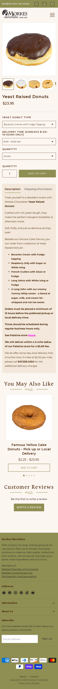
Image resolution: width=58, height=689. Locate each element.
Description (12, 189)
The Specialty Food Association (19, 576)
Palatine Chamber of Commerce (20, 569)
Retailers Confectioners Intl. (17, 572)
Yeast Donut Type (16, 117)
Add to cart (29, 467)
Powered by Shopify (29, 683)
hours (31, 335)
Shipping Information (38, 189)
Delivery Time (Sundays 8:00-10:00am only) (25, 133)
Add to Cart (37, 173)
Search (23, 676)
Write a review (29, 507)
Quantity (9, 149)
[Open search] (36, 4)
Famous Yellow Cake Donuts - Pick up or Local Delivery (29, 449)
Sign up (47, 638)
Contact (34, 676)
